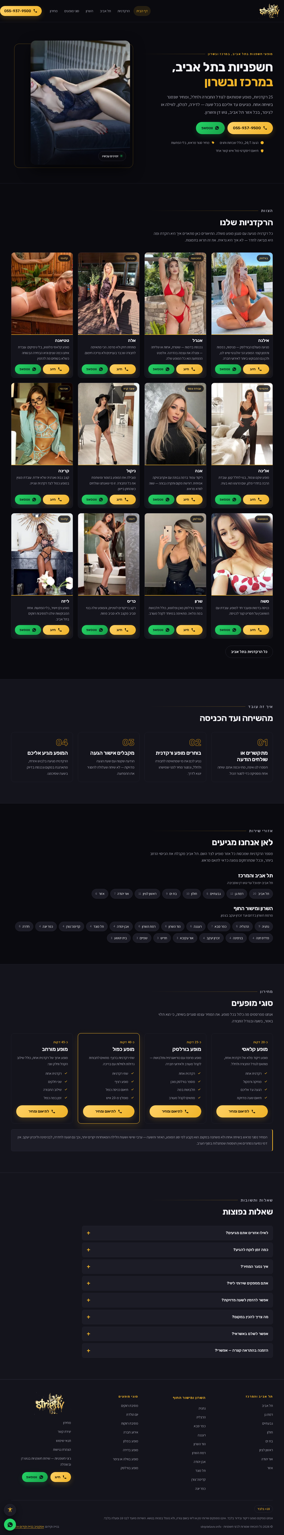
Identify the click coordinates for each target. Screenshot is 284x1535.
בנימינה (236, 938)
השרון (89, 10)
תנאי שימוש (63, 1440)
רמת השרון (147, 926)
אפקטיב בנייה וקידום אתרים (27, 1526)
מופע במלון (130, 1441)
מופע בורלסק (129, 1468)
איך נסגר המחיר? (254, 1266)
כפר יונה (46, 926)
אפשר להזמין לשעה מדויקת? (244, 1300)
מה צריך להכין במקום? (250, 1317)
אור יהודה (121, 893)
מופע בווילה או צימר (125, 1459)
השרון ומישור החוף (189, 1398)
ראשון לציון (147, 893)
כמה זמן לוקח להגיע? (250, 1249)
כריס (131, 601)
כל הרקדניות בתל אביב (249, 651)
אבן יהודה (121, 926)
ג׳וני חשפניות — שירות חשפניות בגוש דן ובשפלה (46, 1461)
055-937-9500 (17, 11)
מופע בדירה (130, 1450)
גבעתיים (214, 893)
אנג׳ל (197, 340)
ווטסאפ (207, 128)
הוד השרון (173, 926)
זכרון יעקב (211, 938)
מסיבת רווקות (129, 1423)
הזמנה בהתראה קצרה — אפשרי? (241, 1350)
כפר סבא (219, 926)
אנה (198, 470)
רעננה (196, 926)
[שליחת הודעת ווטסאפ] (10, 1525)
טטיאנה (62, 340)
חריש (162, 938)
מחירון (54, 10)
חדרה (24, 926)
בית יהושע (119, 938)
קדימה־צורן (71, 926)
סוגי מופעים (71, 10)
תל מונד (97, 926)
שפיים (142, 938)
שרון (199, 601)
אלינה (263, 470)
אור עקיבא (185, 938)
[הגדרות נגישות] (10, 1510)
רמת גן (236, 893)
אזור (100, 893)
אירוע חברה (130, 1432)
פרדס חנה (260, 938)
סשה (264, 601)
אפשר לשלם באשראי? (250, 1333)
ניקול (131, 470)
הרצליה (242, 926)
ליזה (65, 601)
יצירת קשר (64, 1431)
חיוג (253, 369)
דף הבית (142, 10)
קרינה (63, 470)
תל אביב (105, 10)
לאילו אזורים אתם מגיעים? (247, 1233)
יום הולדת (132, 1414)
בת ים (171, 893)
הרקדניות (124, 10)
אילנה (263, 340)
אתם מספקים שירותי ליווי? (247, 1283)
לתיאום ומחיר (239, 1111)
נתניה (263, 926)
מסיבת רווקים (129, 1405)
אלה (132, 340)
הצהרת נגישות (62, 1449)
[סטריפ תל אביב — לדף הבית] (270, 11)
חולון (191, 893)
